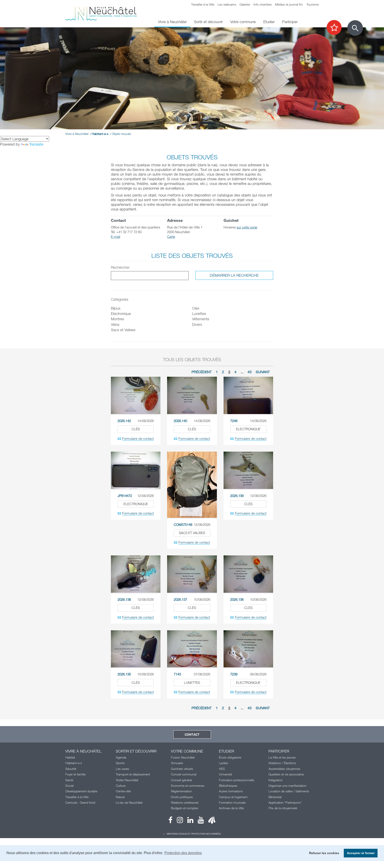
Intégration (275, 780)
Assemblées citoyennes (284, 769)
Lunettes (199, 313)
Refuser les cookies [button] (324, 853)
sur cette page (247, 227)
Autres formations (231, 791)
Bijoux (115, 308)
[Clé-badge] (248, 574)
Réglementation (181, 791)
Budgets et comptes (184, 808)
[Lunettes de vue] (192, 648)
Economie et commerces (187, 785)
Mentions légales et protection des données (194, 833)
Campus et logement (233, 797)
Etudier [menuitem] (269, 21)
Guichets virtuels (182, 769)
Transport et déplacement (133, 774)
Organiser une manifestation (287, 785)
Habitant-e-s (100, 134)
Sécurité (70, 769)
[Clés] (135, 395)
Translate (36, 144)
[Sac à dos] (192, 485)
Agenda (121, 757)
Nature (120, 797)
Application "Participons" (285, 802)
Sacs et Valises (123, 329)
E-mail (115, 236)
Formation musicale (232, 802)
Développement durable (81, 791)
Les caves (122, 769)
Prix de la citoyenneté (282, 808)
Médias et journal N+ (289, 4)
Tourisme (312, 4)
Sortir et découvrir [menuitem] (208, 21)
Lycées (223, 763)
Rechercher (120, 267)
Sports (120, 763)
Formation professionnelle (236, 780)
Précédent (202, 372)
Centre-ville (123, 791)
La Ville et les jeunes (282, 757)
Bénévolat (275, 797)
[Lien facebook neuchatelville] (170, 821)
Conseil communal (183, 774)
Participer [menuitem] (290, 21)
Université (225, 774)
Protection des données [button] (183, 853)
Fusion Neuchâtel (183, 757)
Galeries (245, 4)
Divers (197, 324)
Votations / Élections (282, 763)
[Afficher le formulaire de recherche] (355, 28)
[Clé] (192, 395)
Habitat (70, 757)
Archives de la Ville (231, 808)
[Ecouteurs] (248, 648)
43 (250, 372)
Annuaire (177, 763)
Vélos (115, 324)
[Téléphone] (248, 395)
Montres (117, 318)
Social (69, 785)
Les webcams (227, 4)
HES (222, 769)
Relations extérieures (185, 802)
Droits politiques (182, 797)
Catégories (119, 299)
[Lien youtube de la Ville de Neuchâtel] (198, 821)
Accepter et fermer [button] (361, 853)
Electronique (121, 313)
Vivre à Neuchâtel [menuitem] (172, 21)
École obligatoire (230, 757)
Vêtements (200, 318)
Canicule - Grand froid (80, 802)
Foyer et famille (75, 774)
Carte (171, 236)
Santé (69, 780)
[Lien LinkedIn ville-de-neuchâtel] (188, 821)
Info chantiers (263, 4)
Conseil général (181, 780)
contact (192, 735)
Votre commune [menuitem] (243, 21)
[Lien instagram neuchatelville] (177, 821)
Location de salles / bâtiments (288, 791)
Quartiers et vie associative (286, 774)
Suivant (263, 372)
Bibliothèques (228, 785)
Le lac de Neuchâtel (129, 802)
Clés (195, 308)
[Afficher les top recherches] (336, 28)
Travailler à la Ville (202, 4)
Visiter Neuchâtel (127, 780)
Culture (121, 785)
